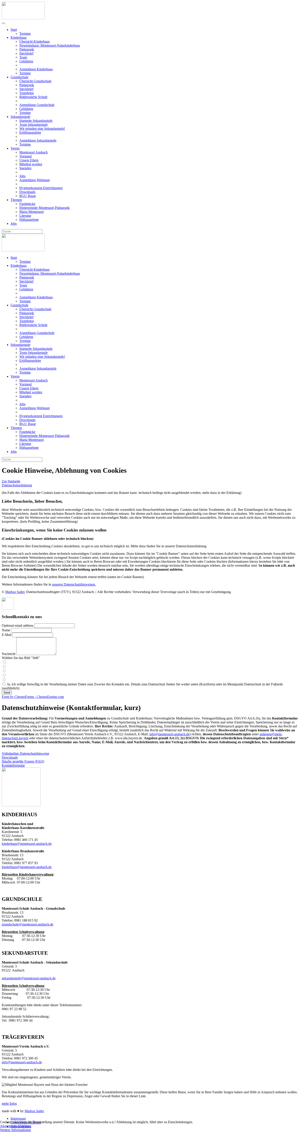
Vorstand (25, 156)
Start (14, 29)
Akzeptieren (8, 1126)
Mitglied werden (30, 164)
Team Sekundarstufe (33, 124)
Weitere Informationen (15, 1130)
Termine (25, 33)
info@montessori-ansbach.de (169, 734)
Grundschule (19, 77)
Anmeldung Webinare (34, 180)
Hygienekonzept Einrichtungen (41, 188)
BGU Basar (27, 196)
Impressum (18, 1118)
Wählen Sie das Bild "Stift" (21, 658)
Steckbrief (26, 53)
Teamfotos (26, 93)
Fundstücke (27, 204)
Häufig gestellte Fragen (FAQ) (23, 761)
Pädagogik (26, 49)
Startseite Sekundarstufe (35, 120)
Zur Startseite (11, 481)
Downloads (27, 192)
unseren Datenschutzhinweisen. (74, 584)
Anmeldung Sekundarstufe (37, 140)
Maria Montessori (31, 212)
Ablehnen (24, 1126)
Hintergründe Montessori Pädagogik (44, 208)
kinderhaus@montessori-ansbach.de (27, 843)
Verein (15, 148)
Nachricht (8, 654)
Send (7, 692)
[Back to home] (23, 18)
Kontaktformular (13, 765)
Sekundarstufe (20, 117)
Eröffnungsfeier (30, 132)
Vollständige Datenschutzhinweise (25, 753)
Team (23, 57)
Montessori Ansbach (33, 152)
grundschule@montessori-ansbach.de (27, 924)
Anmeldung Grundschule (36, 105)
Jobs (22, 176)
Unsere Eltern (28, 160)
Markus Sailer (14, 592)
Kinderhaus (19, 37)
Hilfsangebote (29, 219)
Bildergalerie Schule (33, 97)
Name (6, 630)
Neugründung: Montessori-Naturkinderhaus (49, 45)
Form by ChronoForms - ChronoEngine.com (33, 697)
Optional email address (17, 625)
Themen (16, 200)
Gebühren (26, 61)
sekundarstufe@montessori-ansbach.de (29, 978)
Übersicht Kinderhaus (34, 41)
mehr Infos (9, 1103)
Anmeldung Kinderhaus (36, 69)
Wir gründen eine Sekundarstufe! (42, 128)
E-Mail (6, 635)
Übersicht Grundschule (35, 81)
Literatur (25, 215)
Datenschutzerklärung (17, 485)
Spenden (25, 168)
